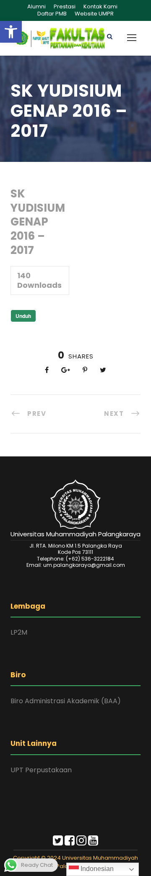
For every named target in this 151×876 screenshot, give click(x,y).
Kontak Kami (100, 6)
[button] (11, 32)
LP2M (18, 632)
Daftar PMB (52, 14)
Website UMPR (94, 14)
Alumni (36, 6)
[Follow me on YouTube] (93, 842)
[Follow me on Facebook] (70, 842)
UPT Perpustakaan (41, 770)
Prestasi (65, 6)
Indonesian (96, 868)
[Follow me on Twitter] (58, 842)
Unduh (23, 316)
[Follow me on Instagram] (81, 842)
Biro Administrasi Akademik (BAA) (65, 701)
